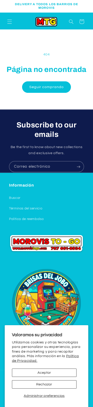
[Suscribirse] (78, 166)
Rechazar (44, 384)
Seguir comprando (46, 87)
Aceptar (44, 372)
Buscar (15, 198)
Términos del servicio (25, 208)
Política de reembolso (26, 219)
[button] (9, 21)
